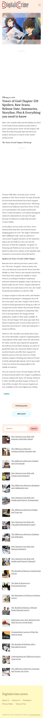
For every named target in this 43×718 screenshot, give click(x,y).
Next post (21, 414)
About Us (5, 700)
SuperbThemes (35, 715)
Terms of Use (21, 704)
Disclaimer (27, 700)
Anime (6, 394)
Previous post (21, 406)
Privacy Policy (7, 704)
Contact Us (16, 700)
